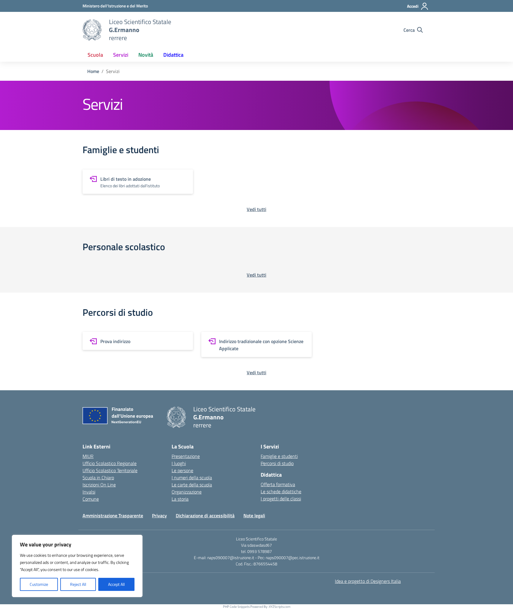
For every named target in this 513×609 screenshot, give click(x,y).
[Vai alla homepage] (92, 30)
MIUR (88, 456)
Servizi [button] (120, 55)
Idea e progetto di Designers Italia (368, 581)
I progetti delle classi (281, 498)
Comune (91, 498)
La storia (180, 498)
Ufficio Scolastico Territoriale (110, 470)
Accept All (116, 584)
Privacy (159, 515)
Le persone (182, 470)
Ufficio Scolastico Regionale (110, 463)
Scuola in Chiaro (98, 477)
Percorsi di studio (277, 463)
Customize (39, 584)
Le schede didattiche (281, 491)
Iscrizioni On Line (99, 484)
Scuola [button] (95, 55)
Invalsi (89, 491)
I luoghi (179, 463)
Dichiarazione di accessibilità (205, 515)
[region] (77, 566)
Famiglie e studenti (279, 456)
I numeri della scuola (192, 477)
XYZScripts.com (279, 606)
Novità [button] (145, 55)
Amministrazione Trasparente (113, 515)
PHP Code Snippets (236, 606)
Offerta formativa (278, 484)
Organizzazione (187, 491)
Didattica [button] (173, 55)
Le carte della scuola (192, 484)
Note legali (254, 515)
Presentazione (186, 456)
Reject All (78, 584)
